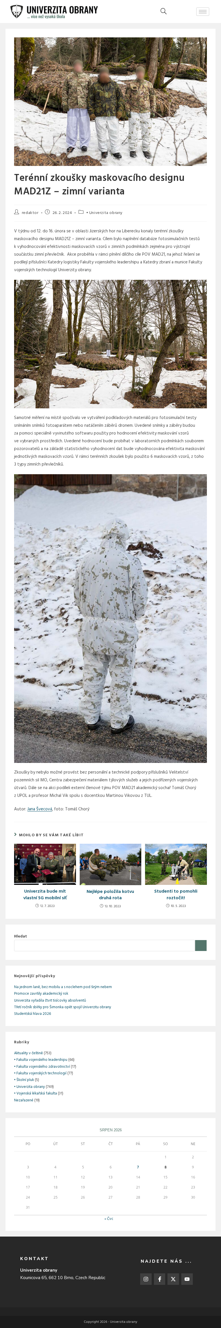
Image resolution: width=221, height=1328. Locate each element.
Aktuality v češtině (28, 1053)
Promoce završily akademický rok (41, 994)
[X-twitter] (173, 1279)
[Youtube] (187, 1279)
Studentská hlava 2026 (32, 1014)
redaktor (30, 213)
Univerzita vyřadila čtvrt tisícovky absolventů (50, 1001)
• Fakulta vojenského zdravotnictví (42, 1067)
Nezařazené (23, 1100)
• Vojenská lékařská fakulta (35, 1093)
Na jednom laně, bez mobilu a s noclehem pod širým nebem (63, 987)
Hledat (20, 936)
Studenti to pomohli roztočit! (175, 894)
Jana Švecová (39, 809)
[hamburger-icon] (202, 11)
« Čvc (108, 1219)
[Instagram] (146, 1279)
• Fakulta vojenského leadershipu (40, 1060)
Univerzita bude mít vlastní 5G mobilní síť (45, 894)
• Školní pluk (24, 1080)
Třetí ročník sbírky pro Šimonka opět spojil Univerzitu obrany (62, 1007)
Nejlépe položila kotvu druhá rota (110, 895)
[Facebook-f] (159, 1279)
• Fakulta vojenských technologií (40, 1073)
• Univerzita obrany (104, 213)
